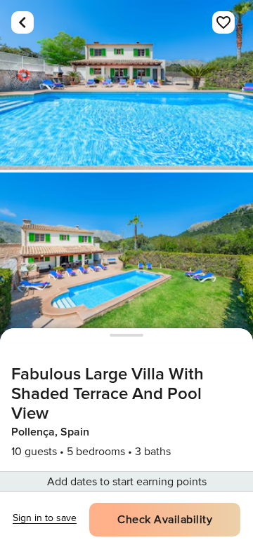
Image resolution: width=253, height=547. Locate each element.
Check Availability (164, 520)
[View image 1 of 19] (126, 85)
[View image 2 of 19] (126, 257)
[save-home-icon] (223, 22)
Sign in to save (45, 518)
